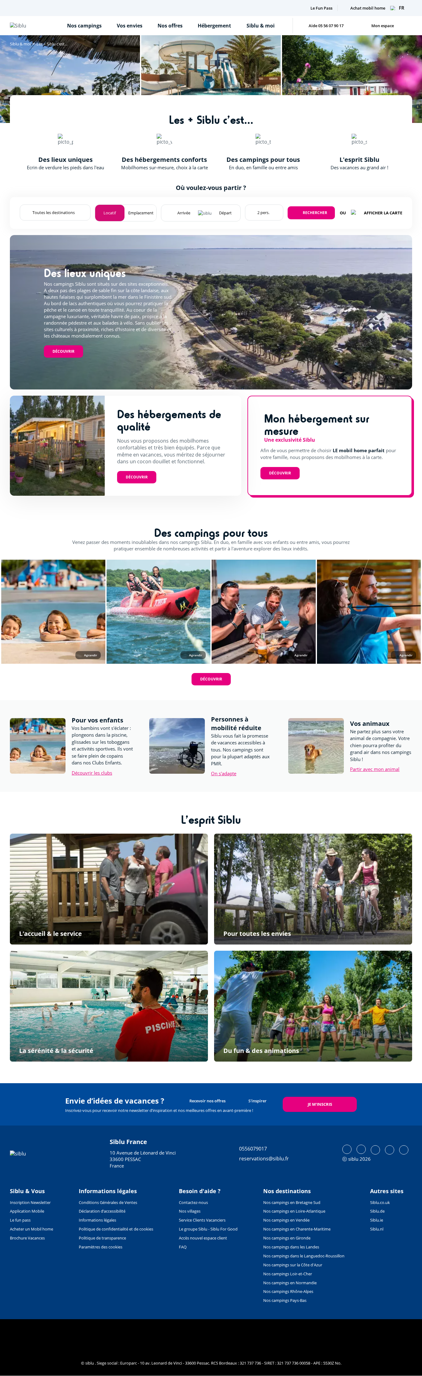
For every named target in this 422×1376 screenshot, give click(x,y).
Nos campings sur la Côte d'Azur (292, 1265)
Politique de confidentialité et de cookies (116, 1229)
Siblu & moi (261, 25)
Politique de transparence (102, 1238)
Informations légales (97, 1220)
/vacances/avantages (109, 889)
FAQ (183, 1247)
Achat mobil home (367, 8)
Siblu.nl (376, 1229)
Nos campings (84, 25)
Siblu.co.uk (380, 1202)
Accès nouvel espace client (203, 1238)
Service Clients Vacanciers (202, 1220)
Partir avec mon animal (374, 769)
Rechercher (315, 212)
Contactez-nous (193, 1202)
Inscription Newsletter (30, 1202)
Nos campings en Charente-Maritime (297, 1229)
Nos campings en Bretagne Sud (291, 1202)
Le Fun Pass (321, 8)
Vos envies (129, 25)
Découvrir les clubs (92, 773)
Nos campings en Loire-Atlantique (294, 1211)
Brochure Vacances (27, 1238)
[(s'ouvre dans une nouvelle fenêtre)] (347, 1149)
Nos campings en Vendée (286, 1220)
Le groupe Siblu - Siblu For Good (208, 1229)
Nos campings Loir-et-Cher (287, 1274)
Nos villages (189, 1211)
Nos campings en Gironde (286, 1238)
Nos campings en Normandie (290, 1283)
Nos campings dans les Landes (291, 1247)
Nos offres (170, 25)
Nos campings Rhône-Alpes (288, 1291)
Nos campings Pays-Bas (284, 1300)
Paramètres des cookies (100, 1247)
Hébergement (214, 25)
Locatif (109, 213)
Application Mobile (27, 1211)
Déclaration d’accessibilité (102, 1211)
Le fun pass (20, 1220)
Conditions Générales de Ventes (108, 1202)
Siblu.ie (376, 1220)
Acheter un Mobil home (31, 1229)
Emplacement (141, 213)
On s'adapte (223, 773)
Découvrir (63, 351)
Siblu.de (377, 1211)
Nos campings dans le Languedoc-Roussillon (303, 1256)
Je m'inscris (320, 1104)
